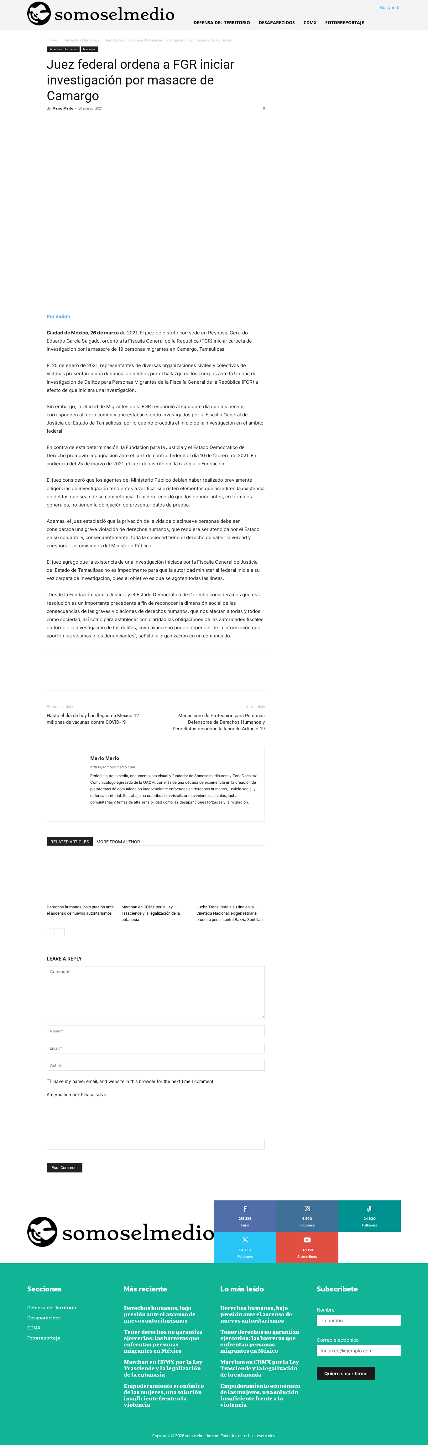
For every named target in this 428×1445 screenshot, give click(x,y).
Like (245, 1202)
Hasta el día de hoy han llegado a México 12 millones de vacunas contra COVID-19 (93, 719)
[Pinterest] (82, 122)
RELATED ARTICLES (69, 841)
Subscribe (307, 1234)
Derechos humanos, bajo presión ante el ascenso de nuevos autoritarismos (160, 1314)
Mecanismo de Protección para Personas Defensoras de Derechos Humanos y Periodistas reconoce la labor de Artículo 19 (219, 722)
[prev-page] (51, 932)
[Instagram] (107, 812)
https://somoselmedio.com (112, 767)
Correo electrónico (338, 1340)
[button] (383, 7)
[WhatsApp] (96, 122)
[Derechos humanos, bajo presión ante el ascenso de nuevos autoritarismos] (81, 878)
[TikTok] (118, 812)
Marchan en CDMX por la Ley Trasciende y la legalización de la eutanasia (151, 913)
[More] (110, 122)
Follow (307, 1202)
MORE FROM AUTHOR (118, 841)
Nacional (90, 49)
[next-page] (61, 932)
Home (52, 40)
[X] (67, 122)
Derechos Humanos (81, 40)
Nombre (326, 1310)
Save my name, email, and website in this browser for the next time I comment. (134, 1081)
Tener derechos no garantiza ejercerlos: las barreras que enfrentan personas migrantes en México (163, 1341)
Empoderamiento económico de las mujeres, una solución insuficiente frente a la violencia (164, 1395)
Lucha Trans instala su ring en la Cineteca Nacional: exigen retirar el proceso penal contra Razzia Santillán (229, 913)
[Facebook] (53, 122)
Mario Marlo (62, 108)
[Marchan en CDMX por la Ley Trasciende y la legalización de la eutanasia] (156, 878)
